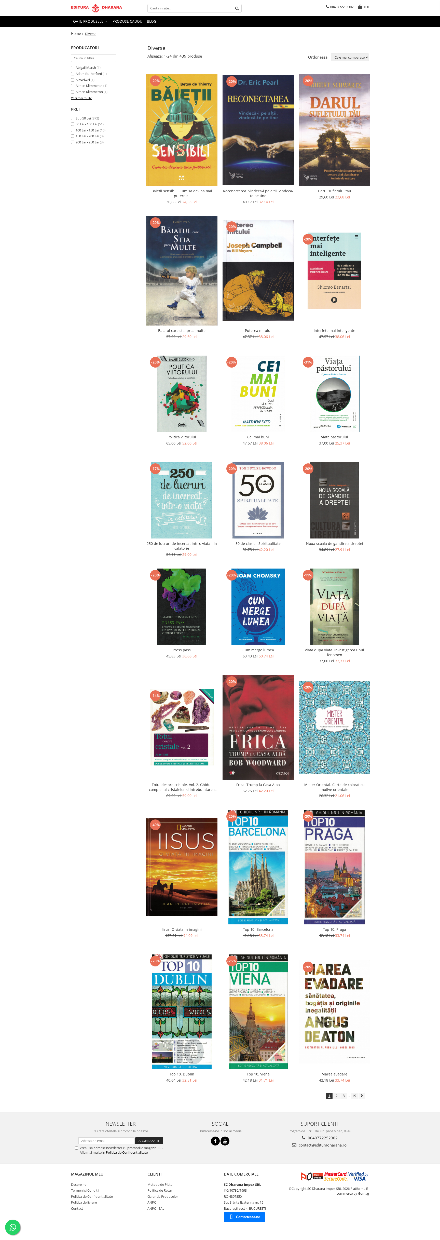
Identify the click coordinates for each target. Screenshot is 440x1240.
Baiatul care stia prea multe (181, 330)
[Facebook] (215, 1141)
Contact (77, 1208)
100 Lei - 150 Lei (87, 130)
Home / (77, 33)
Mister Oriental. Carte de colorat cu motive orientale (334, 787)
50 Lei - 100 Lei (86, 124)
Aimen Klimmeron (89, 91)
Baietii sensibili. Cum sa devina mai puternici (182, 193)
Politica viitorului (182, 437)
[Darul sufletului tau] (334, 129)
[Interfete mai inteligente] (334, 271)
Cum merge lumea (258, 650)
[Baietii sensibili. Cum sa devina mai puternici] (181, 130)
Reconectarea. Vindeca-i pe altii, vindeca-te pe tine (258, 193)
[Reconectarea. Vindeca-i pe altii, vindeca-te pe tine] (258, 130)
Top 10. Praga (334, 929)
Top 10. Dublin (181, 1074)
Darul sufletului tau (334, 190)
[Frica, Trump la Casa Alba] (258, 727)
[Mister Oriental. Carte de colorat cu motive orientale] (334, 727)
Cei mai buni (258, 437)
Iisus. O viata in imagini (182, 929)
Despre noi (79, 1184)
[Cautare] (237, 8)
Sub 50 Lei (83, 118)
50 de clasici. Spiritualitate (258, 543)
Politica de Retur (159, 1190)
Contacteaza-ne (248, 1217)
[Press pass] (181, 607)
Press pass (182, 650)
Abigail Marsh (86, 67)
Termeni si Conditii (85, 1190)
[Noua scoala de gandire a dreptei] (334, 500)
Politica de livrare (84, 1202)
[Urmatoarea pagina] (362, 1096)
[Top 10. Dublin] (181, 1011)
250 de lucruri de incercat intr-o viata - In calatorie (182, 546)
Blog (151, 21)
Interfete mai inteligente (334, 330)
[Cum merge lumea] (258, 607)
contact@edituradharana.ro (322, 1145)
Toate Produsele (87, 21)
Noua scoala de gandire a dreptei (334, 543)
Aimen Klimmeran (89, 85)
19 (354, 1095)
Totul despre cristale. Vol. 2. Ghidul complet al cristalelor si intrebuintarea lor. (182, 787)
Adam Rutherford (89, 73)
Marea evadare (334, 1074)
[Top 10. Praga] (334, 867)
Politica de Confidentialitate (127, 1152)
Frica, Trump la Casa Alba (258, 784)
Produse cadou (127, 21)
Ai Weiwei (83, 79)
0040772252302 (322, 1137)
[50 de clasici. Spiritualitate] (258, 500)
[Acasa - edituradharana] (96, 8)
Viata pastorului (334, 437)
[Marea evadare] (334, 1011)
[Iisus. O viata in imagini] (181, 867)
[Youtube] (225, 1141)
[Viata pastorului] (334, 394)
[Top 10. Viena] (258, 1011)
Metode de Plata (159, 1184)
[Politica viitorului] (181, 394)
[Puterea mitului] (258, 270)
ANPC (151, 1202)
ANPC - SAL (155, 1208)
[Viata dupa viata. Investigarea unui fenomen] (334, 607)
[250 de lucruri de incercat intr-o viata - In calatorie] (181, 500)
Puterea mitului (258, 330)
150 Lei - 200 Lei (87, 136)
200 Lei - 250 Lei (87, 142)
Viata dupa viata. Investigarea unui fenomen (334, 652)
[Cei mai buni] (258, 394)
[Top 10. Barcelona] (258, 867)
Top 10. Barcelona (258, 929)
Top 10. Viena (258, 1074)
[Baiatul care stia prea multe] (181, 271)
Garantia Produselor (162, 1196)
